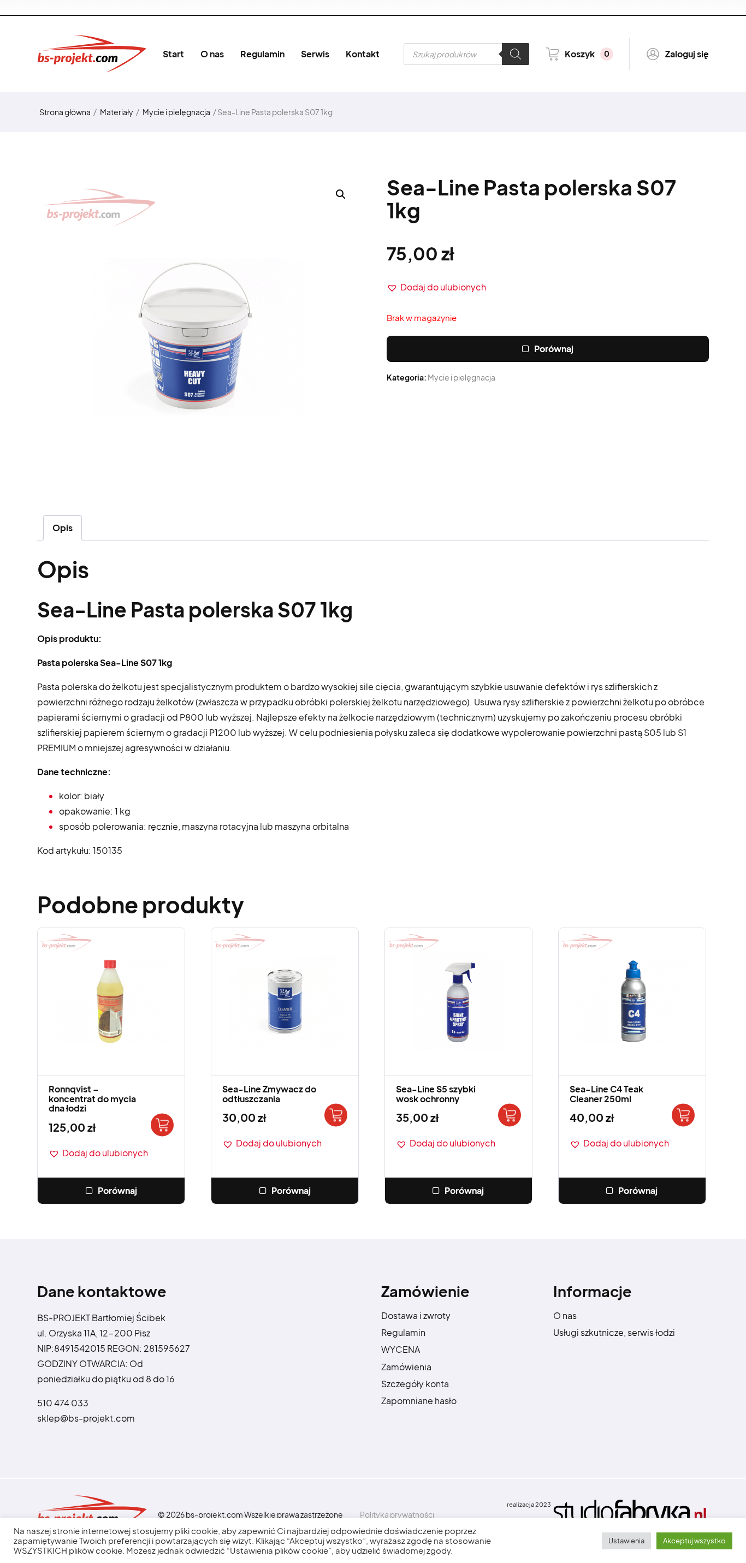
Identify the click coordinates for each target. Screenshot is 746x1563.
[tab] (62, 527)
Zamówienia (406, 1367)
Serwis (315, 54)
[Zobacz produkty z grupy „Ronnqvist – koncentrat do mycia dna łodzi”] (162, 1125)
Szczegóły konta (415, 1383)
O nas (212, 54)
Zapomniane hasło (419, 1400)
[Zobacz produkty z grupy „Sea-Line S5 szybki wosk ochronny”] (509, 1115)
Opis (62, 527)
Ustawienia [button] (626, 1540)
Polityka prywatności (397, 1514)
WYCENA (400, 1349)
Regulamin (262, 54)
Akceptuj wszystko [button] (694, 1540)
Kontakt (363, 54)
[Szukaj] (515, 54)
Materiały (116, 112)
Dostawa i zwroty (416, 1315)
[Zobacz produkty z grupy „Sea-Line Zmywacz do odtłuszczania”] (335, 1115)
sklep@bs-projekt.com (86, 1418)
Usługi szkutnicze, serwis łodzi (614, 1332)
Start (173, 54)
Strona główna (65, 112)
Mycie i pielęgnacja (176, 112)
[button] (436, 287)
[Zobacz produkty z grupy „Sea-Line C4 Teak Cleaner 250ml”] (683, 1115)
